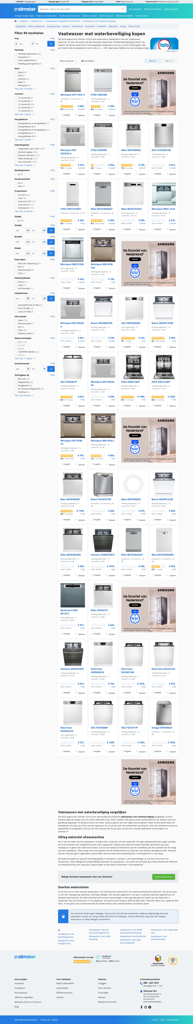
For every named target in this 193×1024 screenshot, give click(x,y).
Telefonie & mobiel (124, 15)
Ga (51, 43)
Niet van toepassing (29, 263)
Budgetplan (25, 385)
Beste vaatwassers (163, 876)
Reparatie (113, 26)
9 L (21, 348)
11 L (21, 345)
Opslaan (81, 115)
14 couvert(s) (26, 104)
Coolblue (23, 392)
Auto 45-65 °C (26, 204)
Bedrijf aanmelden (153, 9)
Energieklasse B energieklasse (33, 129)
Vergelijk (66, 115)
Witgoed (24, 21)
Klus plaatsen (135, 9)
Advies (123, 26)
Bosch (22, 72)
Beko (21, 82)
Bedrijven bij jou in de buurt (28, 1002)
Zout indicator (27, 161)
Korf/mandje (25, 288)
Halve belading (27, 158)
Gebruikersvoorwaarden (26, 1019)
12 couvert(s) (25, 110)
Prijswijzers (20, 988)
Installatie (101, 26)
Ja (20, 174)
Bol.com (24, 379)
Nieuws (101, 997)
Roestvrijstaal (26, 270)
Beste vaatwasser (36, 26)
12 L (21, 355)
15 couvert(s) (25, 101)
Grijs (21, 273)
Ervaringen (103, 992)
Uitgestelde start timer (31, 148)
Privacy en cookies (49, 1019)
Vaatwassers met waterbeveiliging (99, 21)
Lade (21, 285)
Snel (22, 198)
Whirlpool (24, 85)
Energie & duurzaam (24, 15)
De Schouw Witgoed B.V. (30, 388)
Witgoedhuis (25, 382)
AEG (21, 75)
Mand (23, 282)
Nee (21, 186)
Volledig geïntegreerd (29, 63)
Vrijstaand (90, 26)
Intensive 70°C (27, 201)
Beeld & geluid (106, 15)
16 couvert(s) (25, 97)
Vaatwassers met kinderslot (133, 936)
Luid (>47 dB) (25, 311)
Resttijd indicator (28, 155)
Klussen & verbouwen (46, 15)
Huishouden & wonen (69, 15)
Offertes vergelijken (24, 997)
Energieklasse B (27, 126)
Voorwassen (25, 208)
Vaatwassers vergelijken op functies (63, 21)
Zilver (22, 330)
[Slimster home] (25, 8)
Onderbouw (77, 26)
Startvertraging (27, 152)
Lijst (153, 60)
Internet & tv (141, 15)
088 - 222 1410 (151, 982)
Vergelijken (21, 26)
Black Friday (134, 26)
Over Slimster (104, 988)
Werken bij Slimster (107, 1002)
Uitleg (52, 38)
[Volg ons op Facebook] (141, 1007)
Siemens (23, 79)
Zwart (22, 320)
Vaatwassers (37, 21)
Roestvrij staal (26, 333)
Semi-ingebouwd (27, 60)
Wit (21, 266)
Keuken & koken (89, 15)
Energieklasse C (27, 133)
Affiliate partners (64, 992)
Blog (17, 1006)
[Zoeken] (122, 9)
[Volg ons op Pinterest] (149, 1007)
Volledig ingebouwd (29, 53)
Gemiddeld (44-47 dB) (30, 305)
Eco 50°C (24, 195)
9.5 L (22, 342)
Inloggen (102, 983)
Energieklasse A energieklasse (33, 123)
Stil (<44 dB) (25, 308)
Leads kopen (62, 988)
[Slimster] (17, 21)
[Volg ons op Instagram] (145, 1007)
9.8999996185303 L (28, 351)
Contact (60, 997)
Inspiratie (19, 983)
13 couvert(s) (25, 107)
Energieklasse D (27, 136)
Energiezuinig (53, 26)
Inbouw (65, 26)
